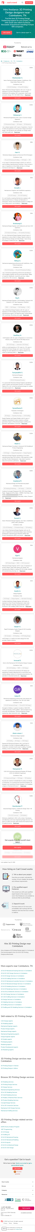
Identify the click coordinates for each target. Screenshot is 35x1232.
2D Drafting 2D (5, 1134)
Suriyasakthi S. (17, 373)
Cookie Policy (18, 1229)
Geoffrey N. (17, 335)
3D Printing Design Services (9, 1084)
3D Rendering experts (7, 1049)
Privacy (5, 1223)
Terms (10, 1223)
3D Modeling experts (7, 1023)
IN (11, 61)
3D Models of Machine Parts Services (11, 1097)
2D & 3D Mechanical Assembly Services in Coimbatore (17, 981)
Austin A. (17, 591)
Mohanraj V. (17, 115)
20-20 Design (5, 1132)
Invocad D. (17, 660)
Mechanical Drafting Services (9, 1110)
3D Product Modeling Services (9, 1100)
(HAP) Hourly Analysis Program (10, 1126)
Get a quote (6, 32)
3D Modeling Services (7, 1082)
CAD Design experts (7, 1021)
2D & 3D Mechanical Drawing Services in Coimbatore (16, 970)
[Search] (22, 2)
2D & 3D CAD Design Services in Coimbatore (14, 973)
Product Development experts (9, 1047)
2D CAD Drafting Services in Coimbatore (13, 997)
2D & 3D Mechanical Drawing (9, 1137)
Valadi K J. (17, 627)
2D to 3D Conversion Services (9, 1105)
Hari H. (17, 152)
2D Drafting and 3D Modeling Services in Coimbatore (16, 1007)
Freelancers (6, 61)
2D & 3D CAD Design (7, 1147)
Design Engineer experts (8, 1036)
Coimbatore (19, 61)
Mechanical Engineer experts (9, 1026)
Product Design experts (7, 1029)
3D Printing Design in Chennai (9, 1065)
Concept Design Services (8, 1103)
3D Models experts (6, 1039)
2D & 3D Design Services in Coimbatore (12, 976)
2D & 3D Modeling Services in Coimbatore (13, 986)
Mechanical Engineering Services (10, 1090)
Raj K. (17, 298)
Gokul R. (17, 696)
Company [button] (4, 1190)
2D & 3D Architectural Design (9, 1145)
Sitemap (15, 1223)
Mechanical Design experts (8, 1031)
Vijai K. (17, 556)
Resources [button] (4, 1194)
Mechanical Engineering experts (10, 1034)
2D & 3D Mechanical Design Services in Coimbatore (16, 984)
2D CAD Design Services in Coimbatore (12, 994)
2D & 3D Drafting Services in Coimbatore (13, 978)
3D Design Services (6, 1087)
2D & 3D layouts (5, 1142)
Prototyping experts (6, 1042)
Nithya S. (17, 261)
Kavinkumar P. (18, 806)
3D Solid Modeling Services (9, 1095)
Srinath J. (17, 188)
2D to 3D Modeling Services (9, 1092)
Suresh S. (17, 518)
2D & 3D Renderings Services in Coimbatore (14, 989)
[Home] (1, 61)
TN (14, 61)
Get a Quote (29, 2)
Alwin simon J (17, 733)
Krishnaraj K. (17, 223)
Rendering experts (6, 1044)
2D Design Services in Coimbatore (11, 999)
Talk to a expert (23, 32)
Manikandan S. (17, 78)
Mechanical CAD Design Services (10, 1108)
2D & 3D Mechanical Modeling (9, 1140)
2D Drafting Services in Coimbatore (11, 1004)
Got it (4, 1228)
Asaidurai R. (17, 481)
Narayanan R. (17, 769)
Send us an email (21, 1163)
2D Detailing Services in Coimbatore (11, 1002)
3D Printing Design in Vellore (9, 1068)
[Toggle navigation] (3, 2)
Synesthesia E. (17, 408)
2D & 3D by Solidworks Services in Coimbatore (14, 991)
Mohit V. (17, 444)
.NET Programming (6, 1129)
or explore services (26, 1212)
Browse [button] (4, 1186)
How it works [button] (5, 1182)
